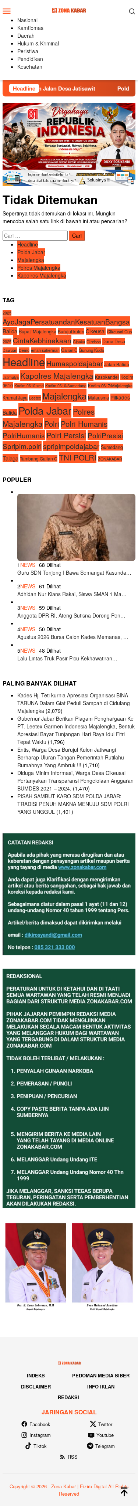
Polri (51, 423)
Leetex (35, 398)
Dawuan (10, 350)
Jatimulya (11, 377)
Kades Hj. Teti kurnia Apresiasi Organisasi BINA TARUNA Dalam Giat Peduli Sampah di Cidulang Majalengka (73, 702)
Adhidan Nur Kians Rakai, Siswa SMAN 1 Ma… (72, 594)
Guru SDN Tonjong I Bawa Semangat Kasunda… (74, 572)
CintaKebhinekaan (42, 340)
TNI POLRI (77, 457)
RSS (73, 1456)
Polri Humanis (84, 423)
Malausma (98, 397)
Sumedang (112, 447)
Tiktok (40, 1445)
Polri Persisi (66, 435)
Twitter (105, 1424)
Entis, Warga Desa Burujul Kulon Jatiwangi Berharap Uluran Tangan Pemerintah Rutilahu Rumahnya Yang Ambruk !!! (70, 757)
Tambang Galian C (38, 458)
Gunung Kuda (91, 350)
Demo (24, 350)
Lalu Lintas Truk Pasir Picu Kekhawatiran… (67, 658)
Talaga (10, 458)
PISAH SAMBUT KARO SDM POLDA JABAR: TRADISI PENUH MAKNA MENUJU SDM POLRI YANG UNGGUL (73, 803)
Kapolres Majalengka (41, 275)
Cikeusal (96, 331)
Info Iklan (100, 1386)
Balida (10, 331)
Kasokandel (107, 377)
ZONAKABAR (110, 459)
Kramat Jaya (15, 397)
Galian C (69, 350)
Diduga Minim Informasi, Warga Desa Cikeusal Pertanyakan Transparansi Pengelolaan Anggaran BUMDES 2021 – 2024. (75, 780)
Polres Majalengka (38, 267)
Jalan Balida (116, 364)
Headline (27, 244)
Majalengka (30, 260)
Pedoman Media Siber (101, 1375)
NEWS (27, 564)
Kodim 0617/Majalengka (110, 385)
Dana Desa (113, 341)
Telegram (105, 1445)
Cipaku (79, 341)
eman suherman (45, 350)
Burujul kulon (71, 331)
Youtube (105, 1434)
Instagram (40, 1434)
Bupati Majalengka (37, 331)
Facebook (39, 1424)
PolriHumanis (24, 435)
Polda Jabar (31, 252)
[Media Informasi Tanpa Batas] (69, 10)
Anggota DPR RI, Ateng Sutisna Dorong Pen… (71, 615)
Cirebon (93, 341)
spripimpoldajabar (71, 446)
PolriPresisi (105, 435)
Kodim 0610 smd (29, 385)
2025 (7, 313)
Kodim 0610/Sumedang (65, 385)
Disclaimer (36, 1386)
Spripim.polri (22, 446)
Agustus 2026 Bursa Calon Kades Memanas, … (72, 636)
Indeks (36, 1375)
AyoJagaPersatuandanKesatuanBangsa (66, 321)
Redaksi (68, 1397)
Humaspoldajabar (74, 363)
